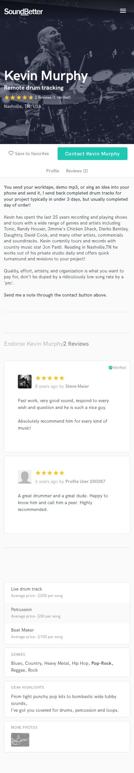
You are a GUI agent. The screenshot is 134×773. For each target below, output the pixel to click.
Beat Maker (22, 630)
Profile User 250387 (85, 481)
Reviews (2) (77, 171)
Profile (52, 171)
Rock (33, 670)
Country (33, 663)
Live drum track (26, 589)
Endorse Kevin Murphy (33, 344)
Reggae (18, 670)
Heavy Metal (56, 663)
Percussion (21, 609)
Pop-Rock (101, 663)
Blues (16, 663)
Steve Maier (77, 386)
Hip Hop (80, 663)
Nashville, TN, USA (22, 106)
